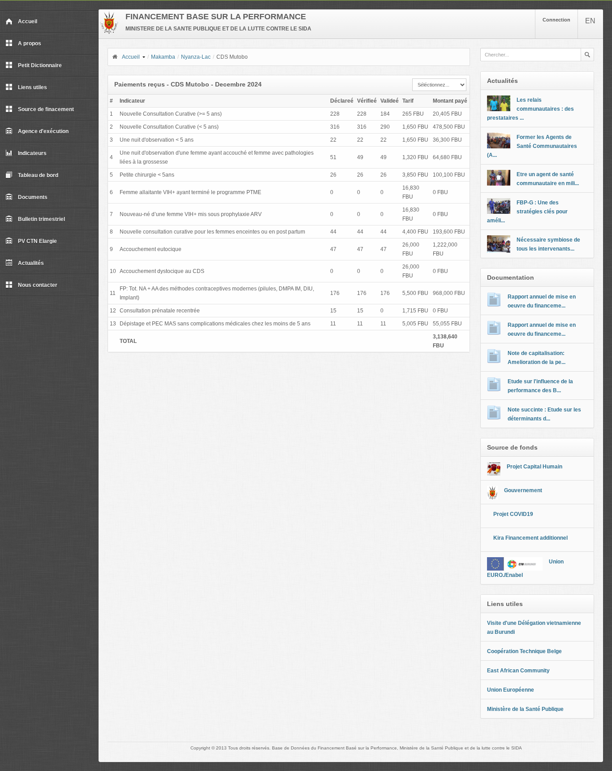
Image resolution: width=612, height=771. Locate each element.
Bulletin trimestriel (41, 219)
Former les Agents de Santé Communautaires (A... (532, 146)
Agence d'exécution (43, 131)
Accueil (27, 21)
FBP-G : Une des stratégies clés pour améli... (527, 211)
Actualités (31, 263)
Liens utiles (32, 87)
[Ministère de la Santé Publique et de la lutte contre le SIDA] (109, 32)
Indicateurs (32, 153)
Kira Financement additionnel (530, 538)
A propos (29, 43)
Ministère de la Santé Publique (525, 709)
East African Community (518, 670)
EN (590, 21)
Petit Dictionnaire (40, 65)
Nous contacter (37, 285)
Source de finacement (46, 109)
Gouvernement (523, 490)
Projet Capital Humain (534, 466)
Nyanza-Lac (196, 57)
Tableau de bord (38, 175)
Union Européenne (510, 690)
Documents (32, 197)
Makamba (163, 57)
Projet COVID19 (513, 514)
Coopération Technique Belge (524, 651)
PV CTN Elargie (37, 241)
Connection (556, 19)
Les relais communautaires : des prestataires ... (530, 109)
